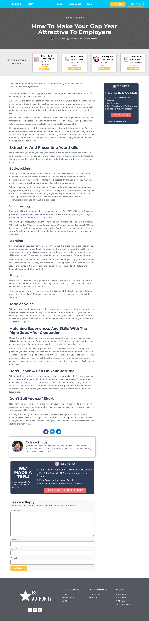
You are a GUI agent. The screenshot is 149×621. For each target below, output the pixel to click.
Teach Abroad (74, 18)
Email (13, 549)
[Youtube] (35, 610)
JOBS (59, 4)
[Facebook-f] (30, 610)
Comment (15, 510)
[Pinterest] (40, 610)
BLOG (89, 4)
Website (14, 558)
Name (14, 540)
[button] (46, 431)
